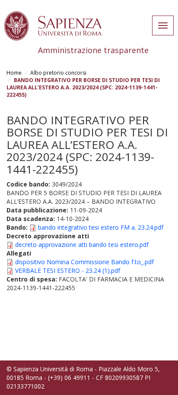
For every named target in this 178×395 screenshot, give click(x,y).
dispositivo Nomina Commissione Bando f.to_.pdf (84, 262)
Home (14, 72)
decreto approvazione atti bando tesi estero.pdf (82, 244)
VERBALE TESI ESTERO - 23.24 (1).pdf (67, 270)
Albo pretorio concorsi (58, 72)
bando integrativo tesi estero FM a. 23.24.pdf (100, 227)
